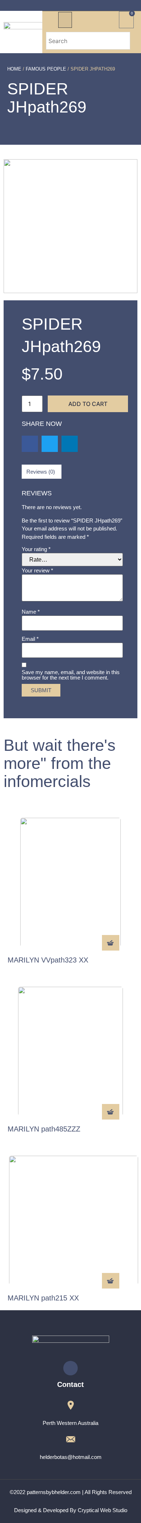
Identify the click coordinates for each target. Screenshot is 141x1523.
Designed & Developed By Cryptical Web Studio (70, 1510)
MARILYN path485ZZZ (44, 1129)
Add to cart (87, 403)
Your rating (36, 549)
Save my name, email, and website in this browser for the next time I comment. (71, 674)
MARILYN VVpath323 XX (48, 960)
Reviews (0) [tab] (40, 472)
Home (14, 69)
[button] (65, 20)
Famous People (46, 69)
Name (31, 611)
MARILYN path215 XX (43, 1298)
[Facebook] (70, 1368)
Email (30, 639)
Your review (37, 570)
